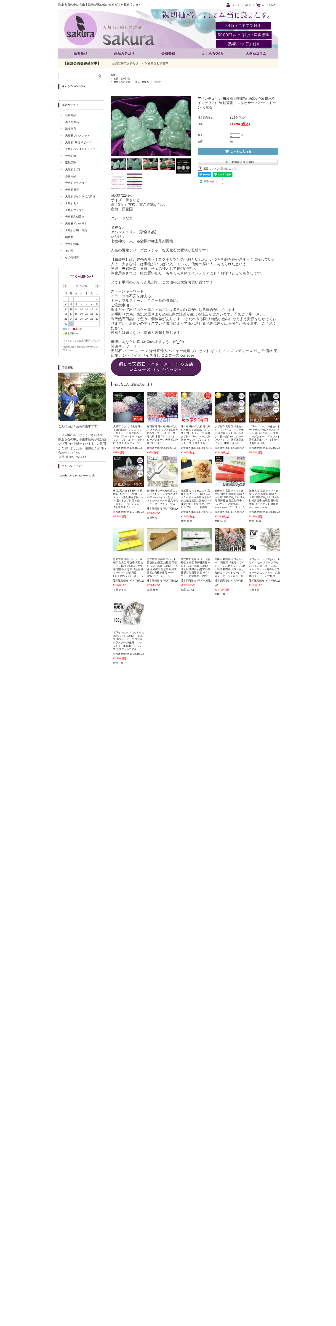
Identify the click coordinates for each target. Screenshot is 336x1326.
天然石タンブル (74, 210)
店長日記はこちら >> (72, 457)
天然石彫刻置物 (122, 81)
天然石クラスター (76, 182)
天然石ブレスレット (77, 135)
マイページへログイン (243, 5)
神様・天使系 (142, 81)
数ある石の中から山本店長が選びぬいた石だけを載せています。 (101, 4)
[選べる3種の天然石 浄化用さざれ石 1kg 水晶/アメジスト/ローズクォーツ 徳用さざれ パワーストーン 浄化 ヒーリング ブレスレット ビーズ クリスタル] (196, 420)
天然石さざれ (73, 169)
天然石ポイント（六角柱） (81, 196)
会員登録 (168, 53)
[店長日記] (82, 419)
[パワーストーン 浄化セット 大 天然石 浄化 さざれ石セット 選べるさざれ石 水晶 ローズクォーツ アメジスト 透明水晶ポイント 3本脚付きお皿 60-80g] (264, 420)
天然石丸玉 (72, 203)
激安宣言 (70, 128)
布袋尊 (157, 81)
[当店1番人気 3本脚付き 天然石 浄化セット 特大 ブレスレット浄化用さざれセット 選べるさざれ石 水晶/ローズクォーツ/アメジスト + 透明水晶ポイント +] (128, 484)
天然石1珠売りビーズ (78, 142)
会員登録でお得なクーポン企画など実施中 (140, 63)
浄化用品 (70, 176)
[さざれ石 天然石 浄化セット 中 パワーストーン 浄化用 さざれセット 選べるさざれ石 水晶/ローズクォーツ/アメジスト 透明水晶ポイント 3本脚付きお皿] (230, 420)
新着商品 (80, 53)
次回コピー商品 (122, 78)
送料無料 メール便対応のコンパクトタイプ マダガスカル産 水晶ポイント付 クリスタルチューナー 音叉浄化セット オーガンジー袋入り (162, 497)
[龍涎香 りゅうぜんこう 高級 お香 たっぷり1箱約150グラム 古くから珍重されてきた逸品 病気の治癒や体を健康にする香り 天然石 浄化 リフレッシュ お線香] (196, 480)
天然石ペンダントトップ (80, 149)
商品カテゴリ (124, 53)
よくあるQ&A (212, 53)
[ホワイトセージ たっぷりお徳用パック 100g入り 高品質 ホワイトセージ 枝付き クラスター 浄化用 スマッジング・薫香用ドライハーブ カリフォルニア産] (128, 622)
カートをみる (268, 5)
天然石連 (70, 156)
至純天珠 (70, 162)
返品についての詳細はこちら (219, 168)
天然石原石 (72, 189)
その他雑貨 (72, 257)
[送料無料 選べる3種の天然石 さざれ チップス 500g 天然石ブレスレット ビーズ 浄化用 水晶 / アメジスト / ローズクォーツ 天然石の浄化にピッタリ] (162, 420)
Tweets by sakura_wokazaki (77, 475)
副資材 (69, 237)
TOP (113, 75)
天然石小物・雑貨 (76, 230)
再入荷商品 (72, 122)
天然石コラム (256, 53)
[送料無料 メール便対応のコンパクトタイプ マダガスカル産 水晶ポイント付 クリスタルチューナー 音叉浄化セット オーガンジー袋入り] (162, 484)
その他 (69, 250)
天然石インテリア (76, 223)
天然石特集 (72, 244)
